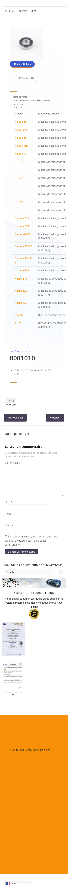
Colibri (53, 749)
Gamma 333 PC (24, 246)
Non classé (11, 404)
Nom (8, 502)
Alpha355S (21, 129)
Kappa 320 (21, 290)
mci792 (19, 315)
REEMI (11, 11)
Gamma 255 (22, 218)
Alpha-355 (20, 121)
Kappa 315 (21, 278)
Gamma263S (22, 234)
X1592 (18, 323)
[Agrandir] (13, 695)
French (14, 883)
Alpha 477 (20, 153)
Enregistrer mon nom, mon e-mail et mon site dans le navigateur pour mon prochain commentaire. (31, 540)
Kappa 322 (21, 302)
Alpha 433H (21, 145)
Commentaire (13, 462)
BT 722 (19, 178)
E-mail (9, 513)
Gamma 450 (22, 270)
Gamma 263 (22, 226)
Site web (9, 525)
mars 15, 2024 (29, 11)
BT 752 (19, 202)
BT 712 (19, 161)
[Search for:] (28, 572)
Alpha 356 (20, 137)
